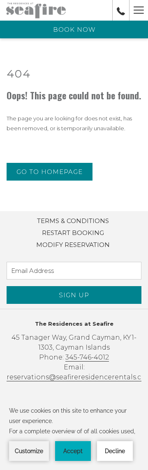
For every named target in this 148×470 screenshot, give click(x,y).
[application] (74, 433)
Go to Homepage (49, 172)
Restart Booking (73, 233)
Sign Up (74, 295)
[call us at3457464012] (121, 10)
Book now (74, 29)
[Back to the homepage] (36, 10)
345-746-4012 (87, 357)
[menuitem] (73, 221)
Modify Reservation (73, 245)
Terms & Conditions (73, 221)
